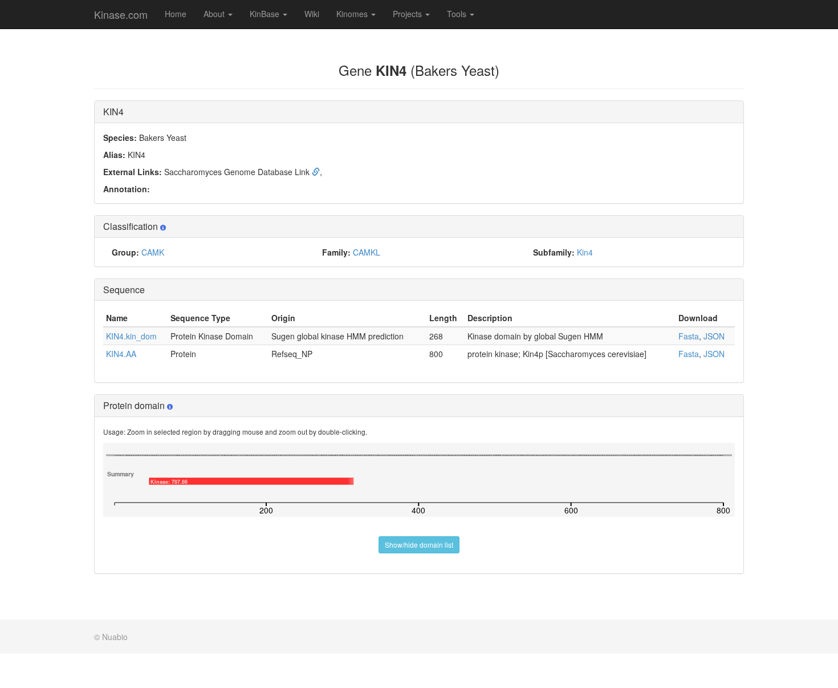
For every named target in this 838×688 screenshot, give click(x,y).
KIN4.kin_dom (131, 336)
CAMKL (366, 252)
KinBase (266, 13)
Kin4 (585, 252)
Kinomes (353, 13)
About (215, 13)
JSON (714, 336)
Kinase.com (121, 14)
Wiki (311, 13)
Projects (408, 13)
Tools (458, 13)
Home (175, 13)
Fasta (688, 336)
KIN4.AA (121, 353)
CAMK (152, 252)
